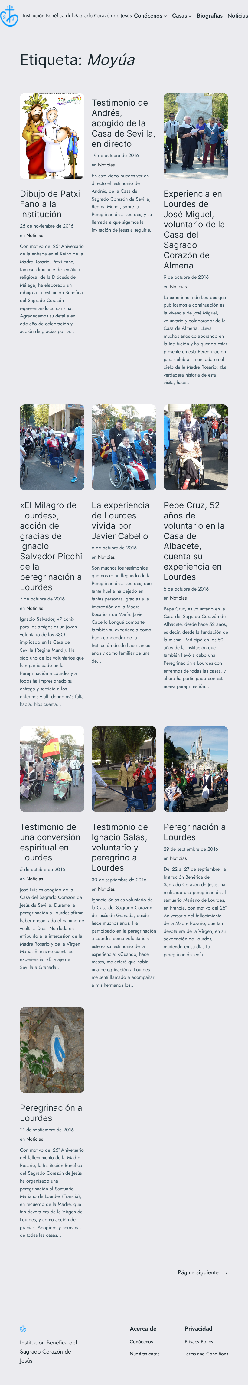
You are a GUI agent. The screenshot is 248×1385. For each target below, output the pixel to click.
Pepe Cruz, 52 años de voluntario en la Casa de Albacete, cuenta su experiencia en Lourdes (194, 541)
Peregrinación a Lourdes (195, 832)
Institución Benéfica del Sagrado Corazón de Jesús (77, 15)
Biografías (210, 15)
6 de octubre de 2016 (114, 547)
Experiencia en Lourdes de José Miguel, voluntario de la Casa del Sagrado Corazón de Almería (194, 230)
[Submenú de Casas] (190, 16)
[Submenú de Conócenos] (165, 16)
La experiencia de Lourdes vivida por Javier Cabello (121, 520)
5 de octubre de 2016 (186, 588)
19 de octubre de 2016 (115, 155)
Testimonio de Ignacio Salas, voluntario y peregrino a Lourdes (120, 847)
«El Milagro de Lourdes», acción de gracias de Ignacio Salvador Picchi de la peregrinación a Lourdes (51, 546)
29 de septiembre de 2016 (191, 849)
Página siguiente (203, 1272)
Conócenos (148, 15)
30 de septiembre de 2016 (119, 879)
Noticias (237, 15)
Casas (179, 15)
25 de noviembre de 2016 (46, 225)
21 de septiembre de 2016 (47, 1129)
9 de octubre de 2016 (186, 277)
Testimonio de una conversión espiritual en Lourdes (50, 842)
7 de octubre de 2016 (42, 598)
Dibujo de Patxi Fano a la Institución (50, 204)
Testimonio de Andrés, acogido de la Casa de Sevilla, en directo (123, 123)
